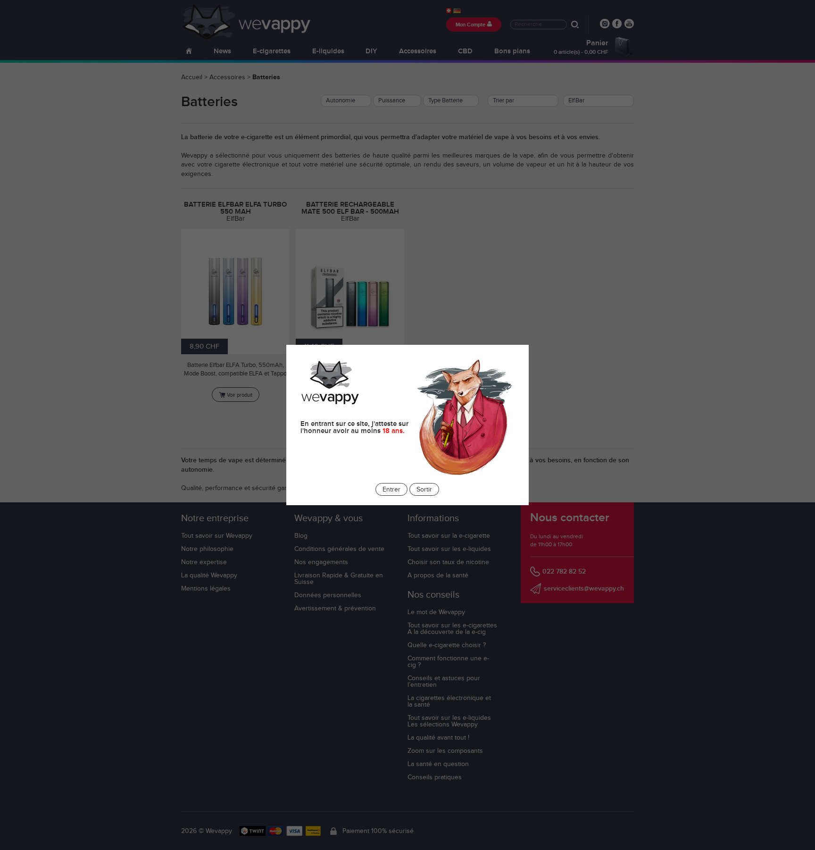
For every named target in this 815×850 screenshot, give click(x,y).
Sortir (424, 489)
